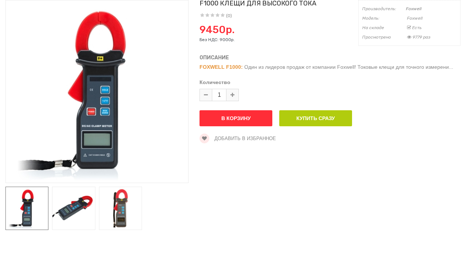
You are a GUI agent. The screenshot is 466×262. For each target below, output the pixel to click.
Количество (215, 82)
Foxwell (414, 8)
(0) (229, 15)
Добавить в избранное (244, 138)
